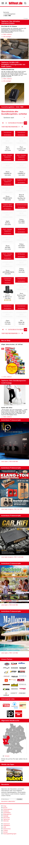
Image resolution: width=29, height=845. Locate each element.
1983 (9, 127)
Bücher (5, 807)
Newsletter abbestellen (8, 801)
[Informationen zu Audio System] (14, 664)
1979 (22, 123)
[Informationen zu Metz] (20, 680)
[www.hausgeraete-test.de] (14, 708)
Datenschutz (7, 829)
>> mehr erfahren (6, 377)
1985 (16, 127)
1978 (19, 123)
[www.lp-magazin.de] (10, 717)
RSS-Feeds (6, 817)
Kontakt (5, 832)
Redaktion (6, 811)
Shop (4, 806)
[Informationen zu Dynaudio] (14, 668)
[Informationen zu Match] (12, 680)
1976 (12, 123)
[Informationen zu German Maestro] (21, 672)
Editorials (6, 821)
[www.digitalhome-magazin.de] (6, 708)
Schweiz (7, 756)
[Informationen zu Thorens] (22, 689)
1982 (6, 127)
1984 (13, 127)
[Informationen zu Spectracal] (14, 689)
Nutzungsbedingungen (9, 834)
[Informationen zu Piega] (22, 685)
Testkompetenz (7, 809)
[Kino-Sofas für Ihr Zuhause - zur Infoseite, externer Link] (14, 49)
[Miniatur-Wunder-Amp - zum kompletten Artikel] (14, 93)
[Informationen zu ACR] (7, 664)
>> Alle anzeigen (6, 36)
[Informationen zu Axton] (21, 663)
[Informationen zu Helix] (14, 677)
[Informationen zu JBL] (6, 681)
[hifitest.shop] (18, 717)
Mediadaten (6, 825)
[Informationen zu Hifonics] (22, 676)
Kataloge (5, 816)
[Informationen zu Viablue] (6, 694)
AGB (4, 827)
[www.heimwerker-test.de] (22, 708)
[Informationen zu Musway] (6, 684)
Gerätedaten (7, 812)
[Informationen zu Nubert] (14, 685)
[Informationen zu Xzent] (13, 693)
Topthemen (6, 819)
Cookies (5, 830)
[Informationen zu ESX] (6, 672)
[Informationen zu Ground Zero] (6, 676)
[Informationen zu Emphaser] (22, 668)
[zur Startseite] (15, 3)
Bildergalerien (7, 814)
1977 (16, 123)
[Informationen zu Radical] (6, 689)
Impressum (6, 824)
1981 (3, 127)
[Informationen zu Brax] (6, 668)
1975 (9, 123)
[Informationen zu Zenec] (22, 693)
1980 (25, 123)
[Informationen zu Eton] (13, 672)
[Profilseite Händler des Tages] (14, 774)
